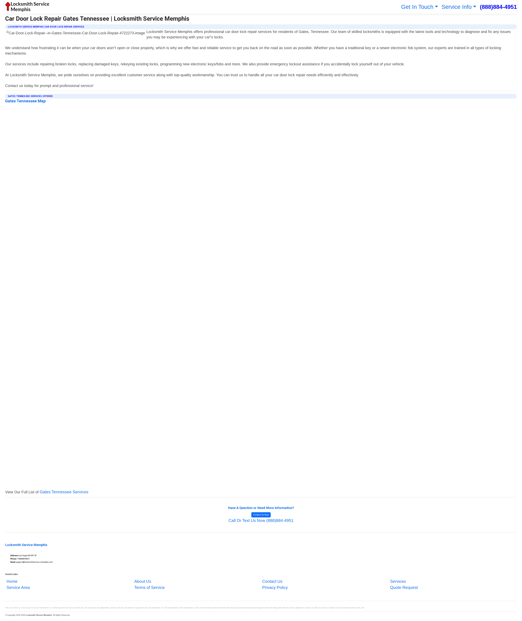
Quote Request (404, 587)
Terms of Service (149, 587)
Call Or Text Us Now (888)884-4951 (261, 520)
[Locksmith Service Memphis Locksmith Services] (27, 7)
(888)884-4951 (498, 7)
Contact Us (272, 581)
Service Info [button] (457, 7)
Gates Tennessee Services (64, 492)
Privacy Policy (275, 587)
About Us (142, 581)
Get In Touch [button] (417, 7)
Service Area (18, 587)
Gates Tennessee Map (25, 101)
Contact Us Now (261, 515)
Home (12, 581)
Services (398, 581)
